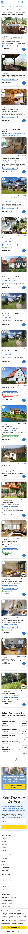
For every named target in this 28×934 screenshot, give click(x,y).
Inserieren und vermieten (8, 897)
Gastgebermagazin (6, 900)
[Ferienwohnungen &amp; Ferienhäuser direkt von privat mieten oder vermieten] (2, 2)
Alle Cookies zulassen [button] (14, 927)
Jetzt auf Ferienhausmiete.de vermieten (14, 786)
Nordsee (3, 838)
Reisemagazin (5, 884)
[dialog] (14, 921)
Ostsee (3, 841)
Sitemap (3, 850)
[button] (26, 2)
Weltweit (4, 847)
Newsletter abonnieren (14, 827)
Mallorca (4, 844)
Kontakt (3, 889)
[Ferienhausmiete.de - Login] (22, 2)
